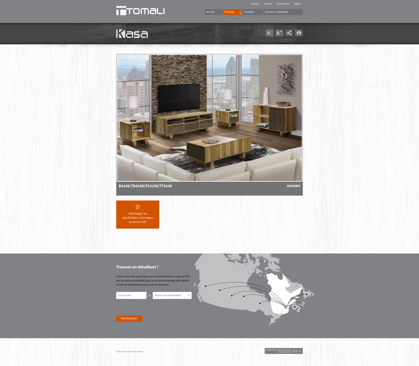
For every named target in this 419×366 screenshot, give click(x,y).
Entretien (249, 12)
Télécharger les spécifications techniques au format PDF (137, 218)
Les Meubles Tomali (135, 351)
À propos (254, 3)
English (297, 3)
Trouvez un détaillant (276, 12)
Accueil (210, 12)
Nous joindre (283, 3)
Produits (229, 12)
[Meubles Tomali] (145, 10)
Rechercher (129, 318)
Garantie (268, 3)
